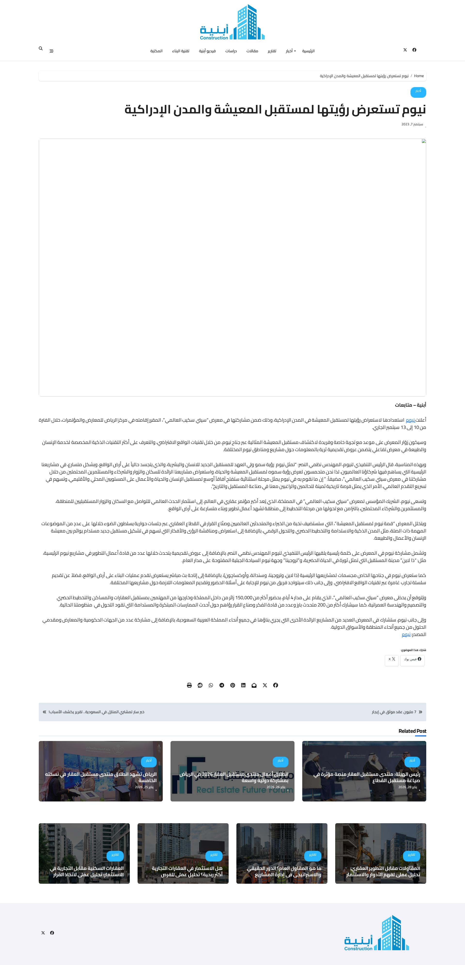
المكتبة (156, 50)
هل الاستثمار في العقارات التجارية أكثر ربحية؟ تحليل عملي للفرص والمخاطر (187, 874)
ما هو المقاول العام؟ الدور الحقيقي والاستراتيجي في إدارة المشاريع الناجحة (284, 874)
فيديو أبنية (207, 50)
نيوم (410, 419)
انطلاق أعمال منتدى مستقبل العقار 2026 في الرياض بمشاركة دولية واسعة (233, 777)
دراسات (231, 50)
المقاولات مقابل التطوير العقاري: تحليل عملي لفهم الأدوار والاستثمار (383, 871)
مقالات (252, 50)
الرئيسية (308, 50)
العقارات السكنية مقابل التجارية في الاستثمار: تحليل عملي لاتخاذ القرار (87, 871)
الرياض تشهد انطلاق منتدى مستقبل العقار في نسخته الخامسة (101, 777)
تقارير (272, 50)
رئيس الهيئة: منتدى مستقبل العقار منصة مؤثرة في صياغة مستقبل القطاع (366, 777)
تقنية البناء (180, 50)
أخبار (289, 50)
